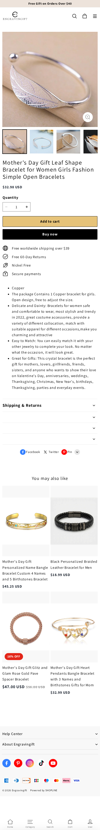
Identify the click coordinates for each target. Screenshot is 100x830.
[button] (95, 16)
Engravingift (19, 790)
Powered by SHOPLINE (43, 790)
